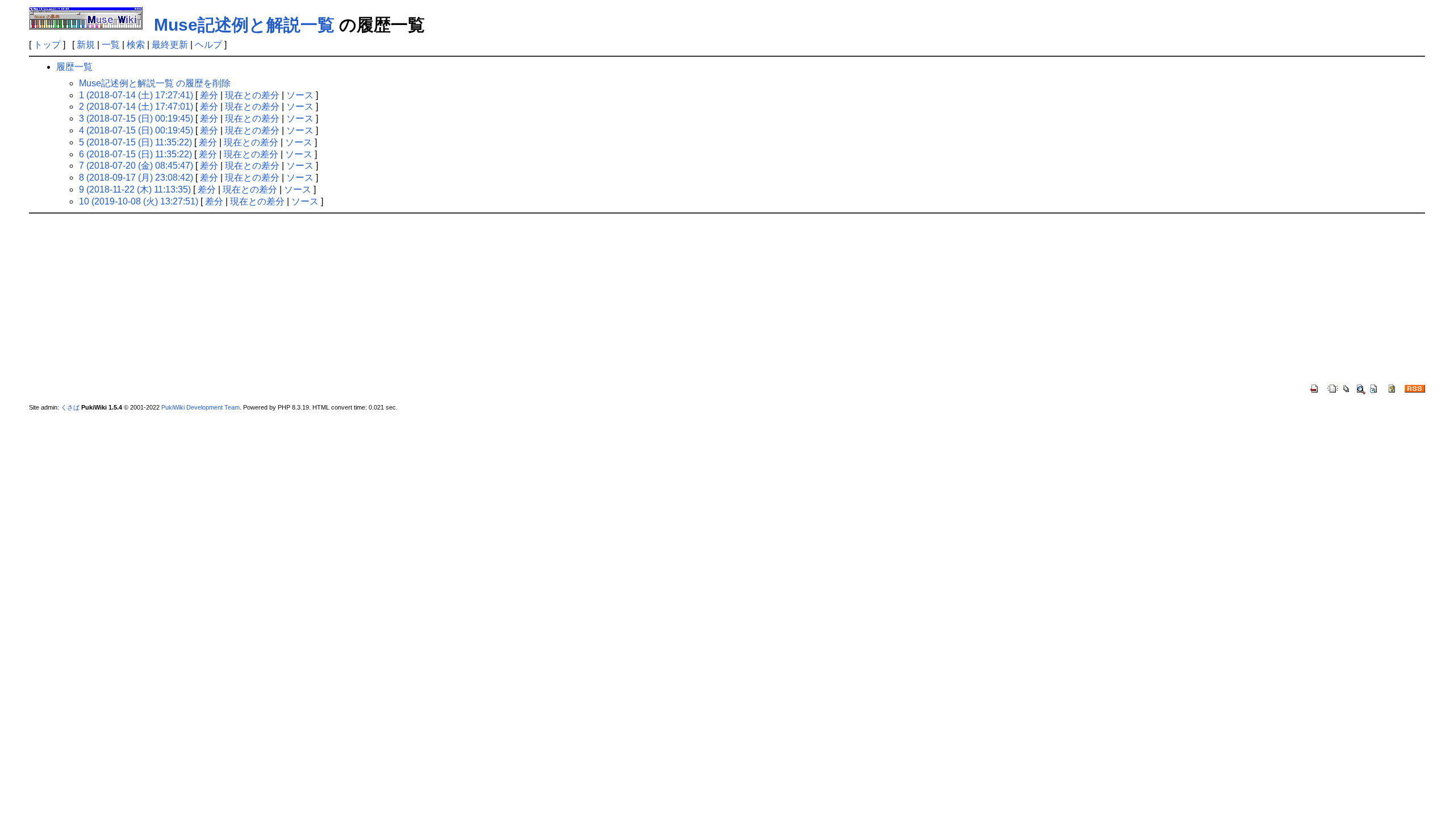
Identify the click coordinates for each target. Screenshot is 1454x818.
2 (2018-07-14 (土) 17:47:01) (136, 106)
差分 (209, 95)
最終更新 (170, 44)
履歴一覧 (74, 67)
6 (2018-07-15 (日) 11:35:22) (135, 154)
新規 (86, 44)
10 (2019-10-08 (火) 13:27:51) (138, 201)
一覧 (111, 44)
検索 (136, 44)
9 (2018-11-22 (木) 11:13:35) (135, 189)
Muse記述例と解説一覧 (244, 24)
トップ (47, 44)
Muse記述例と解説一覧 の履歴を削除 (155, 83)
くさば (70, 407)
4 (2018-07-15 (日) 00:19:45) (136, 130)
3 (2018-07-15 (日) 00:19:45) (136, 118)
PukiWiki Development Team (200, 407)
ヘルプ (208, 44)
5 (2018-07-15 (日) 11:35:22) (135, 142)
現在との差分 (252, 95)
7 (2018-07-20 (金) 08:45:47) (136, 165)
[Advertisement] (727, 298)
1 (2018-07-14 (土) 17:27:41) (136, 95)
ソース (300, 95)
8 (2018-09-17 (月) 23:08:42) (136, 177)
